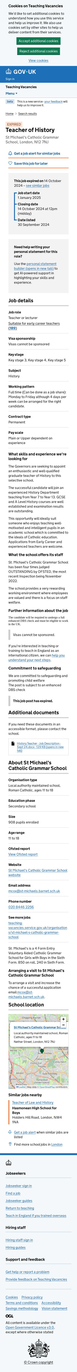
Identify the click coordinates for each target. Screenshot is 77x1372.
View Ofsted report (23, 854)
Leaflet (22, 1087)
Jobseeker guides (19, 1201)
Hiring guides (16, 1247)
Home (9, 113)
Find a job (13, 1193)
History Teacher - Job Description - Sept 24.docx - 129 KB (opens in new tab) (40, 747)
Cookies (12, 1297)
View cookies (38, 60)
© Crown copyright (38, 1362)
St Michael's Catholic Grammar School (40, 1027)
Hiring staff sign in (19, 1240)
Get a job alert (25, 1132)
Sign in (10, 79)
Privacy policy (32, 1297)
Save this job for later (31, 163)
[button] (42, 1051)
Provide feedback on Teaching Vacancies (36, 1279)
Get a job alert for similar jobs (37, 153)
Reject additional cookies (38, 51)
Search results (27, 113)
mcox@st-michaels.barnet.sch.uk (34, 891)
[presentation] (38, 1051)
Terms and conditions (22, 1303)
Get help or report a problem (27, 1272)
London (56, 1144)
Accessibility (51, 1303)
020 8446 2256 (21, 907)
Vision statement (54, 1308)
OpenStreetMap (47, 1087)
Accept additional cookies (38, 41)
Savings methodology (22, 1308)
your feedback (53, 101)
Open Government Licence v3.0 (30, 1327)
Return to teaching (20, 1208)
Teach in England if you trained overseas (36, 1215)
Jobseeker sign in (19, 1186)
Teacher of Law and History (32, 1102)
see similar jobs (37, 185)
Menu (10, 93)
